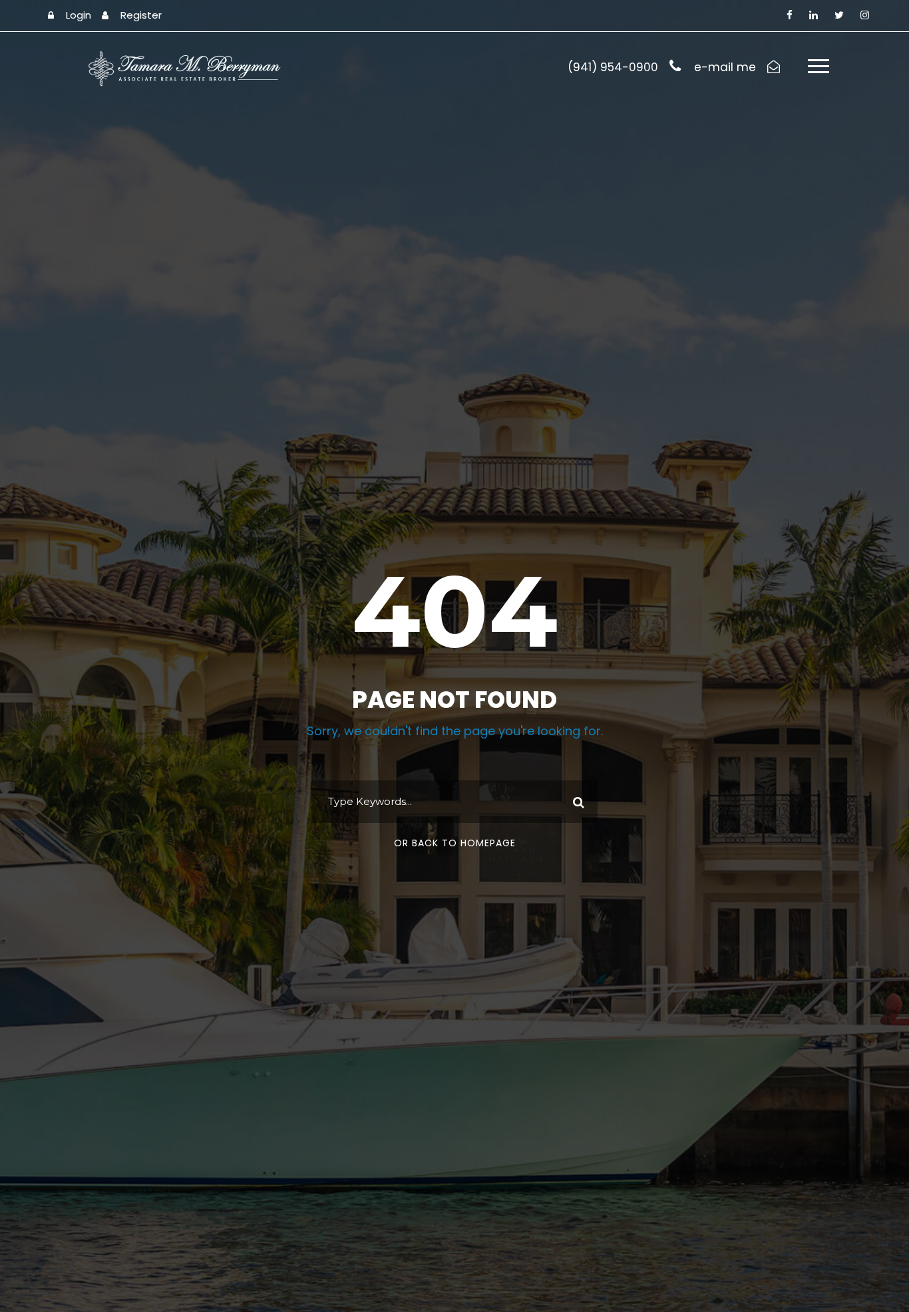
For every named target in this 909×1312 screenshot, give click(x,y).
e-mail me (725, 67)
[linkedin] (813, 15)
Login (78, 15)
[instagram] (864, 15)
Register (141, 15)
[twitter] (839, 15)
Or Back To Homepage (455, 843)
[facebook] (790, 15)
